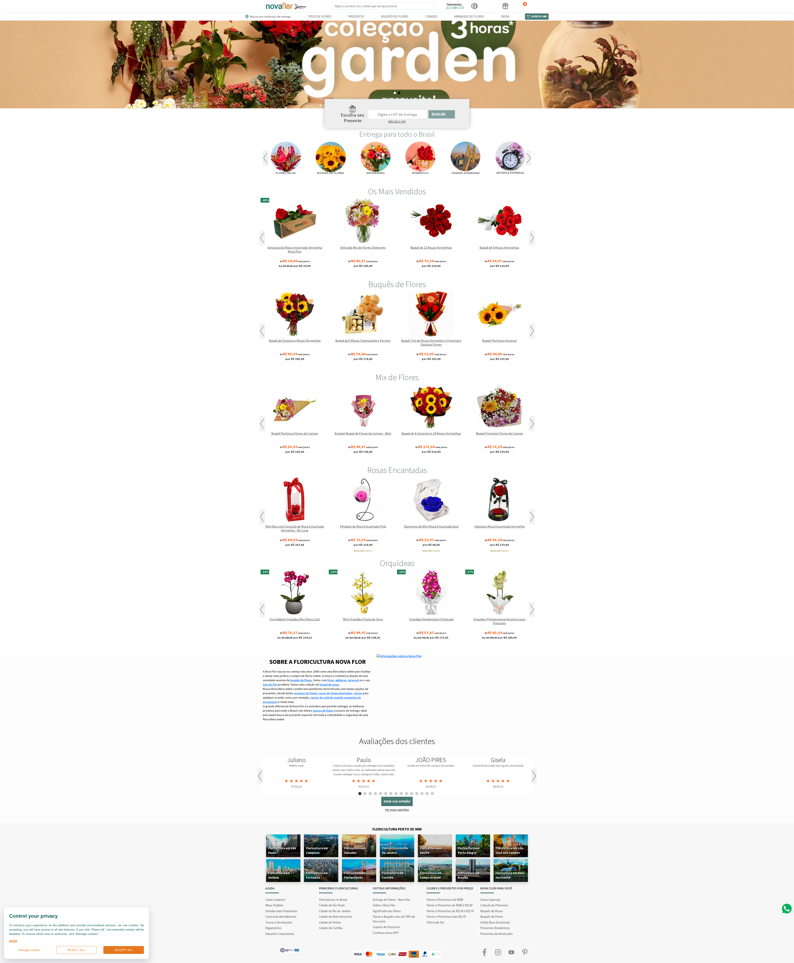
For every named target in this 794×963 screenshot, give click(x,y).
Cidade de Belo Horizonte (335, 917)
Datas (505, 16)
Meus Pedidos (274, 905)
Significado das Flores (387, 911)
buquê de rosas (329, 684)
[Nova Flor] (286, 6)
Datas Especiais (490, 900)
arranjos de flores (305, 693)
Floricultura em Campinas (317, 850)
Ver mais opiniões (397, 810)
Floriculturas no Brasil (333, 900)
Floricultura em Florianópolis (355, 875)
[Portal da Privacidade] (289, 950)
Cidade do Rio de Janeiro (335, 911)
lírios (330, 680)
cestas (358, 693)
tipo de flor (270, 684)
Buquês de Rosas (491, 911)
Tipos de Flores (319, 16)
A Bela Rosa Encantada (495, 922)
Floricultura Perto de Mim (397, 829)
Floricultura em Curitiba (393, 875)
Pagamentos (273, 928)
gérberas (341, 680)
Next (528, 158)
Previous (265, 158)
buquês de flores (301, 680)
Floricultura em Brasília (469, 875)
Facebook (484, 952)
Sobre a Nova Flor (384, 905)
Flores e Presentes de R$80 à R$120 (449, 905)
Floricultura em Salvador (355, 850)
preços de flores (323, 710)
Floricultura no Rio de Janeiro (395, 850)
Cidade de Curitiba (331, 928)
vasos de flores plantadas (335, 693)
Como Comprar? (275, 900)
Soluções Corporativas (279, 934)
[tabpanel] (397, 64)
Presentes (356, 16)
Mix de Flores (397, 377)
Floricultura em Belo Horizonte (510, 875)
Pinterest (524, 952)
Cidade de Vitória (330, 922)
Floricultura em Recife (431, 850)
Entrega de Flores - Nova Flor (391, 900)
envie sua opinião (397, 801)
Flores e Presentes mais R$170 (446, 917)
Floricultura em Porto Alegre (469, 850)
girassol (353, 680)
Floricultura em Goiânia (279, 875)
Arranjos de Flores (469, 16)
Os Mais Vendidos (397, 191)
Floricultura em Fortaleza (317, 875)
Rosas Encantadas (397, 470)
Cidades (431, 16)
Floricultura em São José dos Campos (510, 850)
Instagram (498, 952)
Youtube (511, 952)
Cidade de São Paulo (332, 905)
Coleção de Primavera (494, 905)
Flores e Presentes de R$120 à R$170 (450, 911)
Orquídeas (397, 563)
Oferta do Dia (435, 922)
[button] (474, 6)
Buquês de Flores (394, 16)
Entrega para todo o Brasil (397, 134)
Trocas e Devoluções (278, 922)
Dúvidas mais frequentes (281, 911)
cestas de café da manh (326, 697)
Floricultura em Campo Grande (431, 875)
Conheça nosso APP (386, 933)
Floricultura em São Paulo (282, 850)
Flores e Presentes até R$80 (445, 900)
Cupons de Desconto (386, 927)
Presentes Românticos (495, 928)
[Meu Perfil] (490, 6)
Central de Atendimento (280, 917)
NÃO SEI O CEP (397, 121)
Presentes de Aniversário (496, 934)
